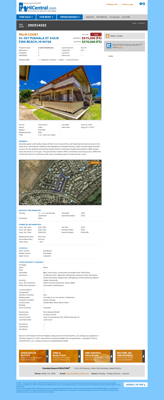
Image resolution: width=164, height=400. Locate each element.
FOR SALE (25, 16)
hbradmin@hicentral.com (77, 373)
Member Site (112, 4)
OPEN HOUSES (69, 16)
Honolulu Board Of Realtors (37, 7)
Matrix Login (128, 4)
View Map (95, 162)
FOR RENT (45, 16)
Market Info (90, 17)
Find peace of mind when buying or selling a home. (61, 356)
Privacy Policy (62, 383)
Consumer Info (115, 17)
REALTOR (109, 46)
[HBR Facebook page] (141, 3)
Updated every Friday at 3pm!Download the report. (31, 356)
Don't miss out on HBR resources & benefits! (125, 356)
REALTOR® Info (101, 17)
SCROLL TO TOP (134, 384)
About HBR (126, 17)
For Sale (141, 23)
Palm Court (28, 34)
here (120, 47)
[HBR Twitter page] (143, 3)
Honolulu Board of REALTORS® (37, 383)
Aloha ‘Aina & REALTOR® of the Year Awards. (93, 356)
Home (134, 23)
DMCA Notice (52, 383)
